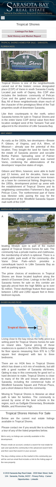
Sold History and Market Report (24, 36)
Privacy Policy (38, 476)
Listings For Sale (24, 31)
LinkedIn (34, 479)
